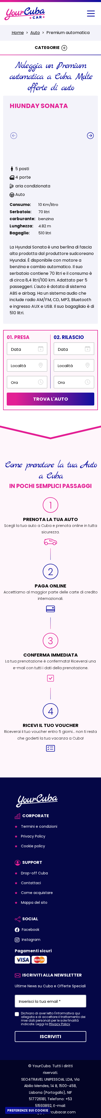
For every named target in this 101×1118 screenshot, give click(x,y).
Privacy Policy (32, 836)
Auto (35, 33)
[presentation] (13, 135)
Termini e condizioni (38, 826)
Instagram (30, 939)
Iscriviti (50, 1036)
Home (18, 33)
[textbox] (24, 365)
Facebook (30, 929)
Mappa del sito (33, 902)
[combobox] (27, 365)
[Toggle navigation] (91, 14)
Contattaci (30, 882)
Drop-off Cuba (34, 873)
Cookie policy (32, 846)
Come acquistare (36, 892)
